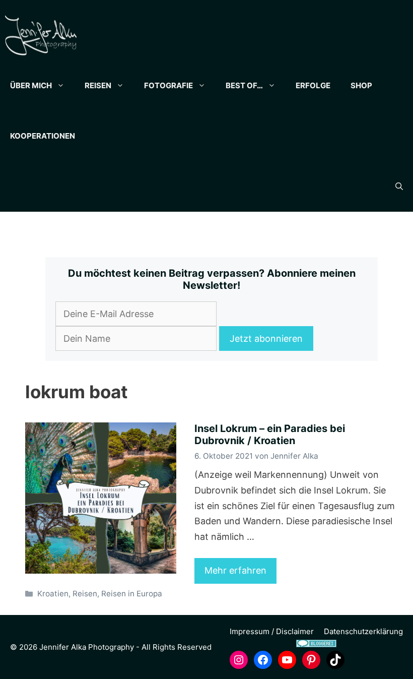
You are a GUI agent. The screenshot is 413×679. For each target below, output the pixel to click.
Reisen (98, 85)
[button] (399, 186)
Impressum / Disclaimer (272, 631)
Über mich (31, 85)
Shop (361, 85)
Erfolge (313, 85)
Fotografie (168, 85)
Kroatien (52, 593)
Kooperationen (42, 136)
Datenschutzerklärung (363, 631)
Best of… (244, 85)
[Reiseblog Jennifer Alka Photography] (41, 35)
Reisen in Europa (131, 593)
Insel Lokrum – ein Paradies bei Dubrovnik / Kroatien (269, 434)
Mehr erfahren (235, 570)
